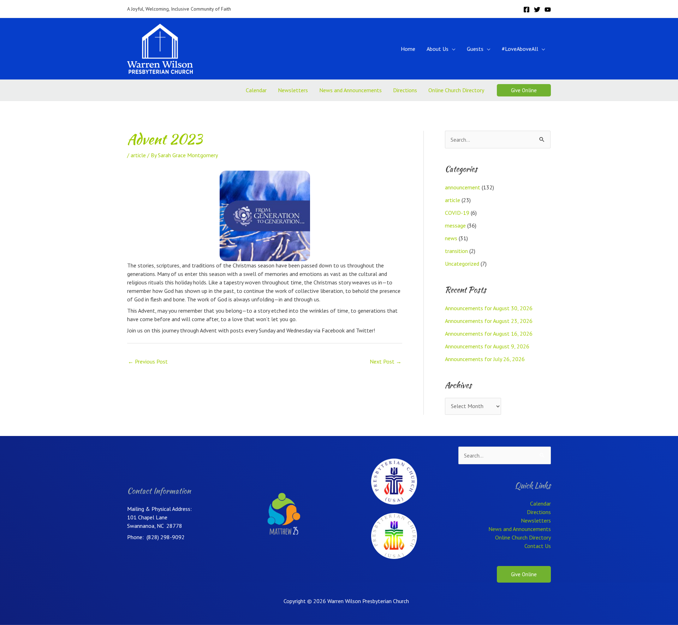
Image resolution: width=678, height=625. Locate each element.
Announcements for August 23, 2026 (489, 320)
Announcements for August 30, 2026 (489, 308)
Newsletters (293, 90)
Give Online (524, 574)
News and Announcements (350, 90)
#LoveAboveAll (520, 48)
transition (456, 250)
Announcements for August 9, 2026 (487, 346)
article (138, 155)
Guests (475, 48)
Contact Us (537, 545)
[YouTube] (548, 9)
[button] (524, 90)
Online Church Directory (456, 90)
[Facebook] (526, 9)
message (455, 225)
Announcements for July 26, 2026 (485, 358)
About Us (437, 48)
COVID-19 (457, 212)
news (451, 238)
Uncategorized (462, 263)
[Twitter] (537, 9)
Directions (405, 90)
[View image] (265, 216)
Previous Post (148, 361)
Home (408, 48)
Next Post (386, 361)
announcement (462, 187)
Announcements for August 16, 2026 (489, 333)
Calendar (256, 90)
